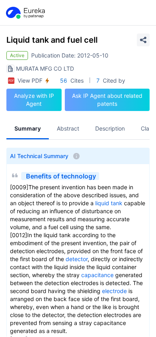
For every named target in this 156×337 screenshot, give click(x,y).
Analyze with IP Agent (34, 99)
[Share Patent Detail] (143, 40)
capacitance (97, 275)
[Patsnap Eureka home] (25, 13)
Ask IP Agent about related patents (107, 99)
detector (77, 259)
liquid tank (108, 203)
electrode (114, 290)
